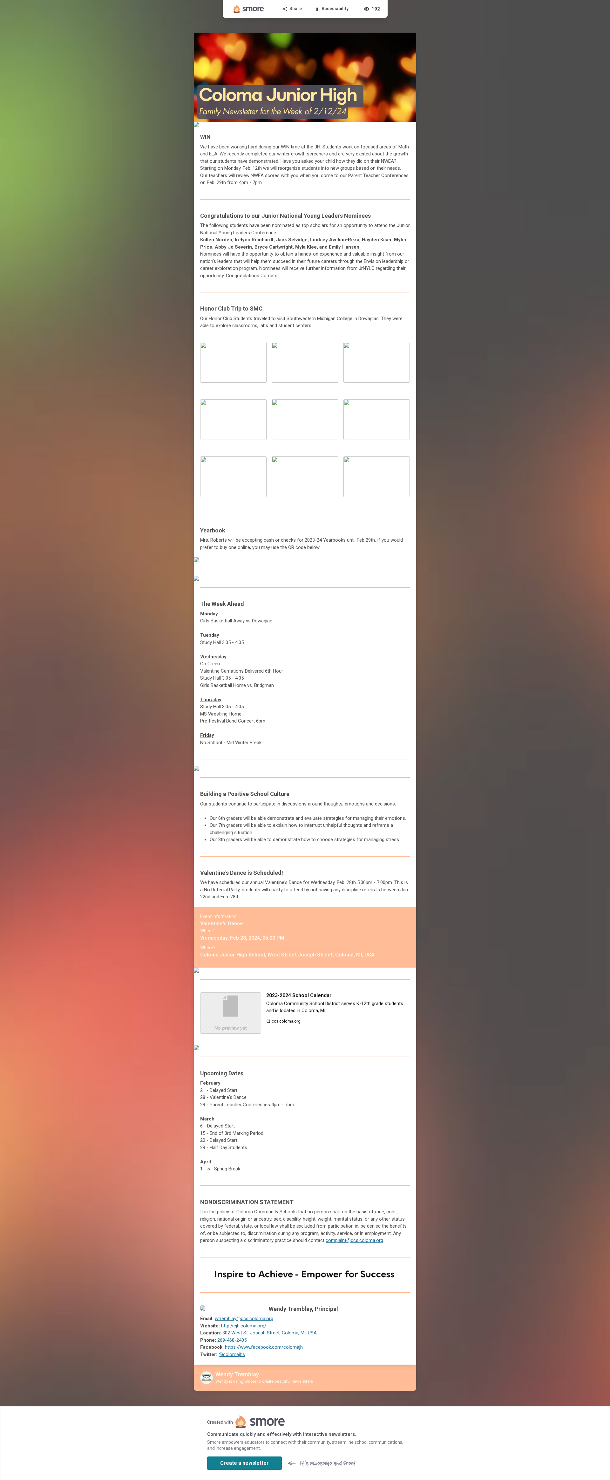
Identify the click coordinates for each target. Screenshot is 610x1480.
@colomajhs (232, 1354)
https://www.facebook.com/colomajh (264, 1347)
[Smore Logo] (248, 9)
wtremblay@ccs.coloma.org (244, 1318)
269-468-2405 (232, 1340)
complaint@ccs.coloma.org (354, 1240)
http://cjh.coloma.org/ (243, 1326)
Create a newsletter (244, 1463)
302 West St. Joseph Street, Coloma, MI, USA (269, 1333)
